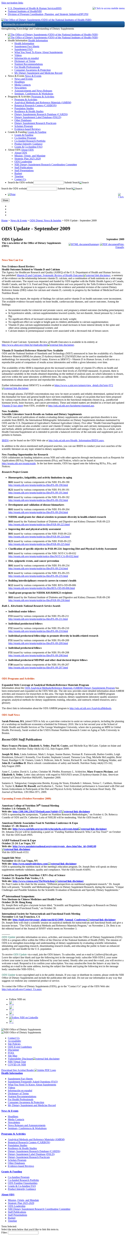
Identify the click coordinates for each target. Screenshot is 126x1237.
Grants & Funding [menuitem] (23, 135)
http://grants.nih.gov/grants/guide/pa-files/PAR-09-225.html (39, 544)
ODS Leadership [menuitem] (23, 161)
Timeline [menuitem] (18, 176)
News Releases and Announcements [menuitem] (26, 1125)
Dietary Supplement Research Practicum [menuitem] (35, 123)
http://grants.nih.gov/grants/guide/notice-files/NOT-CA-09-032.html (43, 556)
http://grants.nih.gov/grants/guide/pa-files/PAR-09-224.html (39, 536)
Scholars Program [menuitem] (23, 126)
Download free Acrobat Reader (17, 1070)
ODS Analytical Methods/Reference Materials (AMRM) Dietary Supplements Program (70, 688)
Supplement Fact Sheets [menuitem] (26, 46)
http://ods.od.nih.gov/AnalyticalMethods (90, 708)
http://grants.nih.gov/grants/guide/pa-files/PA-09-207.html (38, 667)
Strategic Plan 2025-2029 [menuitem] (27, 158)
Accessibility (14, 1041)
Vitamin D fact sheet (12, 405)
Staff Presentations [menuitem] (24, 170)
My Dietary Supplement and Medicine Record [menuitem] (38, 73)
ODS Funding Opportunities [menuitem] (22, 1183)
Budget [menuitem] (18, 173)
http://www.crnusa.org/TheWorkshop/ (34, 881)
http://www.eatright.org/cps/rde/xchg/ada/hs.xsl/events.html (45, 829)
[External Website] (97, 275)
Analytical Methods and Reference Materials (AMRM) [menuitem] (42, 102)
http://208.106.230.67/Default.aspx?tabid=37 (37, 811)
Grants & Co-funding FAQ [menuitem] (28, 146)
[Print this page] (11, 194)
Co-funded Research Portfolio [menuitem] (29, 141)
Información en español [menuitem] (26, 58)
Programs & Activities (42, 96)
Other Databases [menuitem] (23, 120)
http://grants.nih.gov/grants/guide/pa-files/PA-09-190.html (38, 485)
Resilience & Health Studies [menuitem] (28, 111)
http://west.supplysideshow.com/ (30, 863)
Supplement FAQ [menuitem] (23, 49)
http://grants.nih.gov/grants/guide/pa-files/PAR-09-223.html (39, 524)
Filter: (4, 1232)
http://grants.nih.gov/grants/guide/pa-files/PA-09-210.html (38, 631)
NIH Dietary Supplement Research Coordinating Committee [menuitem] (45, 164)
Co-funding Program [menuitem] (25, 138)
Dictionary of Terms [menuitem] (24, 61)
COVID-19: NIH (17, 1064)
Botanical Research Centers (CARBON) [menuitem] (35, 105)
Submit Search (71, 182)
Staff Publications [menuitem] (23, 167)
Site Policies (14, 1044)
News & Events (33, 76)
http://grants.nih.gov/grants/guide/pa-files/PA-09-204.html (38, 512)
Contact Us (14, 1038)
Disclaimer (13, 1049)
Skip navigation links (12, 2)
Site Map (12, 1055)
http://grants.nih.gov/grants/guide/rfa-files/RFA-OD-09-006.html (41, 588)
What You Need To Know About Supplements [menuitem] (38, 52)
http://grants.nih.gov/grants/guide (19, 463)
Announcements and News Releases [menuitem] (33, 90)
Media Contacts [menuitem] (22, 84)
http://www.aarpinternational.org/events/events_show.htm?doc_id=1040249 (54, 846)
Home (4, 220)
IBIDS (5, 440)
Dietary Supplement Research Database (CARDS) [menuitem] (34, 1151)
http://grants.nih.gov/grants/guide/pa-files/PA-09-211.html (38, 619)
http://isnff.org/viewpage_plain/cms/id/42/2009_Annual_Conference (50, 919)
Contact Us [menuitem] (20, 179)
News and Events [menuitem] (23, 78)
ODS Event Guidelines (20, 1046)
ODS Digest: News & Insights (45, 220)
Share (5, 200)
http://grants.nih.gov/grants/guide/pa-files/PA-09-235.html (38, 576)
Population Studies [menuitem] (24, 108)
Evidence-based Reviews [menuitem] (27, 129)
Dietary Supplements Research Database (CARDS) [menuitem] (41, 114)
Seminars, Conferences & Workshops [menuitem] (33, 93)
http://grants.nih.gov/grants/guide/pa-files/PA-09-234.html (38, 568)
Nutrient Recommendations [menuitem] (28, 64)
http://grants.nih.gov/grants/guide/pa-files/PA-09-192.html (38, 500)
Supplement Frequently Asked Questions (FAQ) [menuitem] (33, 1081)
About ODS (27, 149)
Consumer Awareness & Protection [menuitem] (32, 70)
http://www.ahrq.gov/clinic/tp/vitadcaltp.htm (24, 345)
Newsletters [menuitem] (20, 87)
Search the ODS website (20, 182)
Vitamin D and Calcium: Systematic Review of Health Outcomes (50, 275)
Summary (94, 244)
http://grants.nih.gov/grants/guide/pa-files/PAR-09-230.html (39, 600)
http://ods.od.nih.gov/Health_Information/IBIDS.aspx (76, 440)
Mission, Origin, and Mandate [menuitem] (29, 155)
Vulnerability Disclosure (20, 1058)
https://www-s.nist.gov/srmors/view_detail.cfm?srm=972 (83, 385)
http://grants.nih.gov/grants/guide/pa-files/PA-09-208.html (38, 655)
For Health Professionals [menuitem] (27, 67)
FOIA (11, 1052)
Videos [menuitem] (18, 55)
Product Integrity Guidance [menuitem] (28, 143)
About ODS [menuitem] (20, 152)
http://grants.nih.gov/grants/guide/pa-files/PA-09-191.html (38, 492)
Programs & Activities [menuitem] (25, 99)
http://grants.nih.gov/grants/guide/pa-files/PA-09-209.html (38, 643)
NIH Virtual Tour (17, 1061)
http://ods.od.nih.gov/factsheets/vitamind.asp (71, 405)
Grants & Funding (36, 132)
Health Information (38, 40)
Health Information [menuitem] (24, 43)
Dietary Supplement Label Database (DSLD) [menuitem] (37, 117)
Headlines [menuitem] (19, 81)
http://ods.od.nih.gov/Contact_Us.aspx (22, 989)
